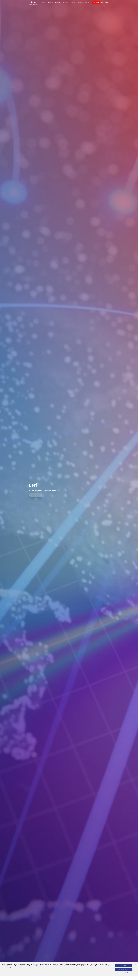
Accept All (123, 965)
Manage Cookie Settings (123, 972)
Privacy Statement (34, 967)
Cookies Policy (23, 967)
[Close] (135, 964)
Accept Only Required (123, 969)
